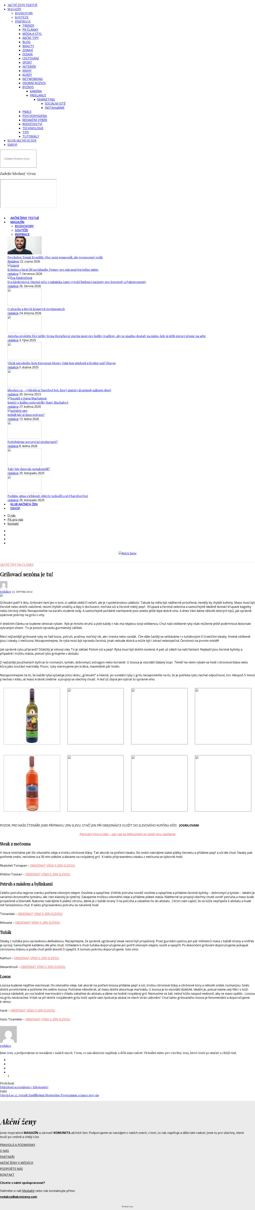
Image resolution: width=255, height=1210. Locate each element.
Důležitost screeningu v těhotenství (24, 1087)
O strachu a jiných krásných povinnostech (36, 309)
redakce (12, 274)
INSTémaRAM (54, 108)
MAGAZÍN (14, 9)
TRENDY (28, 26)
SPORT (27, 62)
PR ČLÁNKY (30, 30)
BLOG (26, 42)
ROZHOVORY (24, 13)
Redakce (13, 261)
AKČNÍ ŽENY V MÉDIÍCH (16, 1163)
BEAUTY (28, 46)
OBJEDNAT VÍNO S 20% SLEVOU (52, 865)
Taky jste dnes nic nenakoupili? (28, 469)
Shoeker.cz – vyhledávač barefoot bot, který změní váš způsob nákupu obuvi (59, 390)
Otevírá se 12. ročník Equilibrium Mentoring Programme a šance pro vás (49, 1095)
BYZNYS (28, 87)
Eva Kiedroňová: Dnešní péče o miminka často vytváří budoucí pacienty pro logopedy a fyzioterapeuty (76, 282)
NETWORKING (32, 79)
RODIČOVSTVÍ (32, 124)
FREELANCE (38, 95)
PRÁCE (27, 112)
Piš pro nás (15, 519)
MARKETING (46, 99)
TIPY (25, 132)
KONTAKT (7, 1175)
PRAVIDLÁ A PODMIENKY (17, 1145)
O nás (11, 515)
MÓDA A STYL (32, 34)
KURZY (27, 75)
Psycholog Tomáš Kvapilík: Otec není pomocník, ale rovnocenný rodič (55, 257)
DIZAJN (27, 54)
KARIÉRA (36, 91)
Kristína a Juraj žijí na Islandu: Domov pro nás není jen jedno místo (52, 270)
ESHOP (12, 144)
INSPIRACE (23, 21)
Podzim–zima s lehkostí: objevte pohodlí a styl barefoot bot (47, 496)
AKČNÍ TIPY (30, 38)
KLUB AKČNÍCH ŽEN (21, 140)
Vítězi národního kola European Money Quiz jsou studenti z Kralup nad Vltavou (61, 363)
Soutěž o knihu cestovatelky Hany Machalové (37, 402)
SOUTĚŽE (22, 17)
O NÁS (4, 1151)
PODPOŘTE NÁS (11, 1169)
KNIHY (27, 71)
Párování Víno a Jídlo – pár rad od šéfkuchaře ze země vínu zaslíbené (127, 834)
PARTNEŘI (7, 1157)
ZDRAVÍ (27, 50)
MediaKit (28, 1191)
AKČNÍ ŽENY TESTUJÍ (22, 5)
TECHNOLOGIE (32, 128)
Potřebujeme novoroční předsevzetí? (32, 442)
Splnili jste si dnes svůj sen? (26, 415)
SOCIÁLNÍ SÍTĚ (55, 104)
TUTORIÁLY (30, 136)
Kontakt (13, 524)
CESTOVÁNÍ (30, 58)
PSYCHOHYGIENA (34, 116)
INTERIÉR (29, 67)
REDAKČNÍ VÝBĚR (34, 120)
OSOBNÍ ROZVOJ (34, 83)
